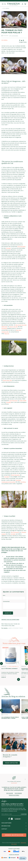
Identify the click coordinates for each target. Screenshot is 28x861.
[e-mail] (23, 40)
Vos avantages (6, 822)
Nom (4, 595)
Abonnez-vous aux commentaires (10, 619)
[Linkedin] (21, 40)
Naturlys (6, 333)
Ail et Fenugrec (15, 475)
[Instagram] (12, 819)
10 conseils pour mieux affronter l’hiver (10, 718)
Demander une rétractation (14, 835)
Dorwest (8, 248)
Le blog (17, 819)
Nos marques (18, 793)
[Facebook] (19, 40)
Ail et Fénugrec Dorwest (9, 668)
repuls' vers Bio (13, 326)
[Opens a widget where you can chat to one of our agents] (23, 858)
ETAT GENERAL (6, 8)
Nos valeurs (9, 793)
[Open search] (5, 4)
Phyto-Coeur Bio (7, 380)
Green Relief (23, 400)
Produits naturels (14, 795)
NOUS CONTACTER (11, 763)
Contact (4, 828)
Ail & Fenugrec (21, 246)
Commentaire (6, 601)
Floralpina (4, 328)
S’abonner (24, 814)
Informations (5, 825)
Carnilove (23, 482)
